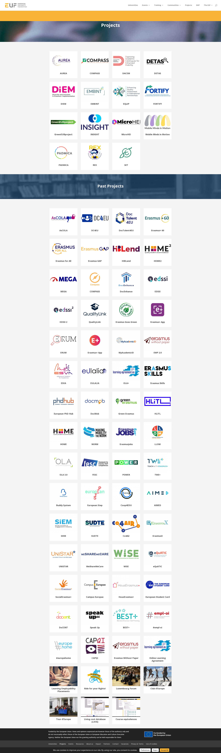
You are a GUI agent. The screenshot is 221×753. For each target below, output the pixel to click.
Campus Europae (94, 597)
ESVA (63, 383)
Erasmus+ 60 (157, 230)
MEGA (63, 291)
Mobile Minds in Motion (157, 134)
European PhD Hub (63, 413)
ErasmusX (158, 536)
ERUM (63, 352)
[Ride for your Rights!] (95, 676)
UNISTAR (63, 566)
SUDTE (94, 536)
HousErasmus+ (126, 597)
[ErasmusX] (158, 523)
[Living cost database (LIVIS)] (95, 707)
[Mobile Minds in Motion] (158, 122)
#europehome (63, 658)
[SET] (126, 152)
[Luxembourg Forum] (126, 676)
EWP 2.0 (158, 352)
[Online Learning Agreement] (158, 646)
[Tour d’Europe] (63, 707)
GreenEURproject (63, 134)
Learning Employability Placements (63, 690)
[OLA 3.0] (63, 462)
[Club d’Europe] (158, 676)
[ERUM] (63, 340)
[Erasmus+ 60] (158, 218)
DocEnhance (126, 291)
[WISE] (126, 554)
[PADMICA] (63, 152)
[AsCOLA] (63, 218)
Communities (173, 5)
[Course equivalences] (126, 707)
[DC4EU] (95, 218)
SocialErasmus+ (63, 597)
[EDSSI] (158, 279)
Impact (98, 744)
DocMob (94, 413)
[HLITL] (158, 401)
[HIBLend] (126, 249)
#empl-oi (157, 627)
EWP (198, 5)
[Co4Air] (126, 523)
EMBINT (95, 103)
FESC (94, 474)
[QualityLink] (95, 310)
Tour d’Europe (63, 719)
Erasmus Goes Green (126, 322)
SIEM (63, 536)
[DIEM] (63, 91)
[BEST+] (126, 615)
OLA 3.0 (63, 474)
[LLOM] (158, 432)
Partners (106, 744)
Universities (133, 5)
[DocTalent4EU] (126, 218)
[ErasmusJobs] (126, 432)
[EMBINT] (95, 91)
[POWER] (126, 462)
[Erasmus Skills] (158, 371)
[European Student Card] (158, 585)
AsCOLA (63, 230)
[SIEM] (63, 523)
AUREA (63, 73)
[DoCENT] (63, 615)
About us (89, 744)
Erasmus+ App (157, 322)
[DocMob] (95, 401)
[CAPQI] (95, 646)
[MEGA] (63, 279)
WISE (126, 566)
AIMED (157, 505)
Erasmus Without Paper (126, 658)
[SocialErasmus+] (63, 585)
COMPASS (95, 73)
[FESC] (95, 462)
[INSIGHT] (95, 122)
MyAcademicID (126, 352)
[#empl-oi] (158, 615)
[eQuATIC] (158, 554)
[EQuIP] (126, 91)
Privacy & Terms (137, 744)
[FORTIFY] (158, 91)
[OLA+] (126, 371)
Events (145, 5)
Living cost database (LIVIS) (95, 720)
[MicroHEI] (126, 122)
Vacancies (125, 744)
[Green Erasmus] (126, 401)
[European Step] (95, 493)
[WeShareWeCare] (95, 554)
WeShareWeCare (94, 566)
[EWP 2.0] (158, 340)
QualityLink (95, 322)
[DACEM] (126, 61)
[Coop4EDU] (126, 493)
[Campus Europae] (95, 585)
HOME (63, 444)
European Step (94, 505)
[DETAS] (158, 61)
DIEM (63, 103)
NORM (95, 444)
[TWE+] (158, 462)
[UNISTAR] (63, 554)
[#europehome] (63, 646)
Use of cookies (151, 744)
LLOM (157, 444)
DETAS (157, 73)
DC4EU (94, 230)
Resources (80, 744)
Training (157, 5)
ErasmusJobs (126, 444)
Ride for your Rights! (95, 688)
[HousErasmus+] (126, 585)
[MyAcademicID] (126, 340)
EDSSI (157, 291)
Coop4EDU (126, 505)
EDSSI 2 (63, 322)
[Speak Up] (95, 615)
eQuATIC (157, 566)
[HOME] (63, 432)
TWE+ (157, 474)
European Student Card (157, 597)
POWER (126, 474)
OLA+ (126, 383)
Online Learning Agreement (157, 659)
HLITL (157, 413)
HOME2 (157, 261)
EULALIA (94, 383)
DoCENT (63, 627)
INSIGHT (94, 134)
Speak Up (95, 627)
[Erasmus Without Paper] (126, 646)
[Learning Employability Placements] (63, 676)
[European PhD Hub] (63, 401)
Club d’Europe (157, 688)
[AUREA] (63, 61)
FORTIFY (157, 103)
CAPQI (95, 658)
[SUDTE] (95, 523)
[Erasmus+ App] (158, 310)
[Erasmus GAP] (95, 249)
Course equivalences (126, 719)
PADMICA (63, 165)
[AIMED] (158, 493)
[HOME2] (158, 249)
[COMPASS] (95, 61)
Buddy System (63, 505)
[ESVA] (63, 371)
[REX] (95, 152)
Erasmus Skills (157, 383)
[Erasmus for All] (63, 249)
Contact (115, 744)
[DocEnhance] (126, 279)
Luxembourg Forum (126, 688)
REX (95, 165)
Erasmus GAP (95, 261)
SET (126, 165)
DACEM (126, 73)
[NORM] (95, 432)
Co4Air (126, 536)
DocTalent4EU (126, 230)
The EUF (207, 5)
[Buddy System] (63, 493)
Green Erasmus (126, 413)
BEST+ (126, 627)
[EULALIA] (95, 371)
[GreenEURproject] (63, 122)
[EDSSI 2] (63, 310)
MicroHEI (126, 134)
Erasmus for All (63, 261)
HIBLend (126, 261)
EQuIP (126, 103)
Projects (188, 5)
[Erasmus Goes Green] (126, 310)
